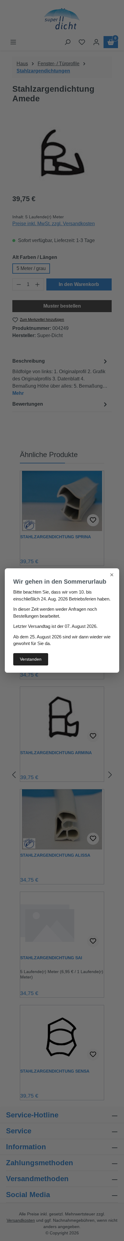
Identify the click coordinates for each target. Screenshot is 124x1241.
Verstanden (31, 659)
